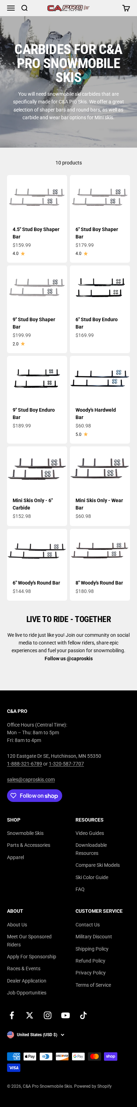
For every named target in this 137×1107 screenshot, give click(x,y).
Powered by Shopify (93, 1086)
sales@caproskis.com (31, 779)
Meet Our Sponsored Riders (29, 940)
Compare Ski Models (98, 865)
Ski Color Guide (92, 877)
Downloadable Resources (91, 849)
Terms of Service (93, 985)
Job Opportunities (26, 992)
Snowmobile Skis (25, 833)
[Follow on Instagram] (47, 1015)
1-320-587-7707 (66, 764)
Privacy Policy (91, 973)
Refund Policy (90, 961)
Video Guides (90, 833)
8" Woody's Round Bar (99, 583)
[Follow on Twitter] (29, 1015)
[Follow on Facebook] (12, 1015)
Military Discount (94, 936)
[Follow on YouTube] (65, 1015)
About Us (17, 924)
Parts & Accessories (28, 845)
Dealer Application (26, 981)
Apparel (15, 857)
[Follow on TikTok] (83, 1015)
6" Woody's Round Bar (36, 583)
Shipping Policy (92, 949)
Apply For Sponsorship (31, 956)
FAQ (80, 889)
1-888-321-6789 (24, 764)
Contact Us (88, 924)
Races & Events (23, 968)
